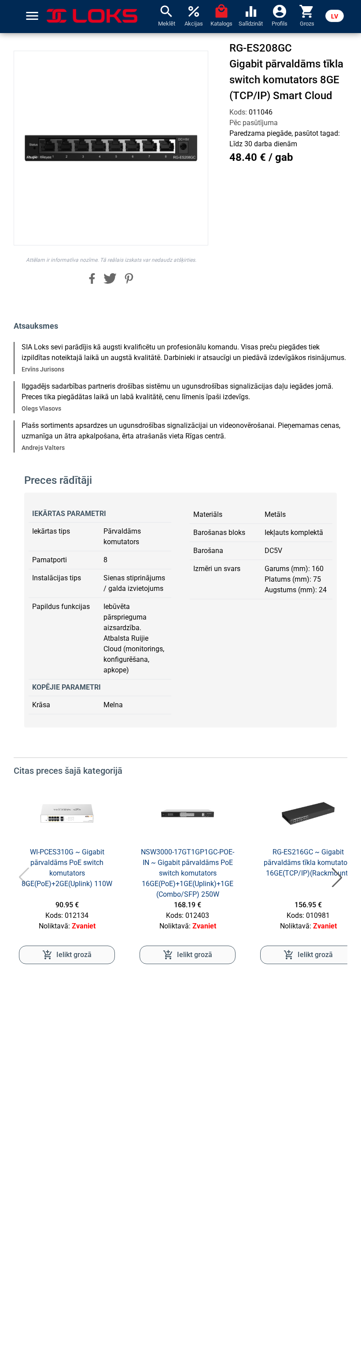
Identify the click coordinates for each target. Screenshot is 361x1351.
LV (334, 16)
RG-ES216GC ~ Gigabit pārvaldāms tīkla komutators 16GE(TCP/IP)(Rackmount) (308, 862)
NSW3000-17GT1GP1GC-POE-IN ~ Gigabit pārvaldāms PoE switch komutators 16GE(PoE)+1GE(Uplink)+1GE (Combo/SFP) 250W (187, 873)
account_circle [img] (279, 11)
